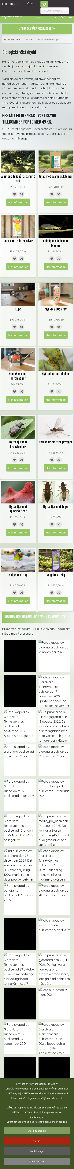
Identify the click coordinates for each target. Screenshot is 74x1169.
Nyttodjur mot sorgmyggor (55, 442)
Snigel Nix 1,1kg (18, 575)
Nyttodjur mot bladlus (55, 374)
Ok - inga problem (37, 1130)
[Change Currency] (44, 4)
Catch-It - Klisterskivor (18, 241)
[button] (19, 656)
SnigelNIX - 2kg (55, 575)
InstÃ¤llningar (37, 1151)
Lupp (18, 309)
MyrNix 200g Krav (56, 309)
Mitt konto (9, 4)
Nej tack (37, 1140)
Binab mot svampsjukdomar (56, 176)
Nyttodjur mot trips (55, 507)
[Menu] (38, 16)
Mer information (18, 202)
